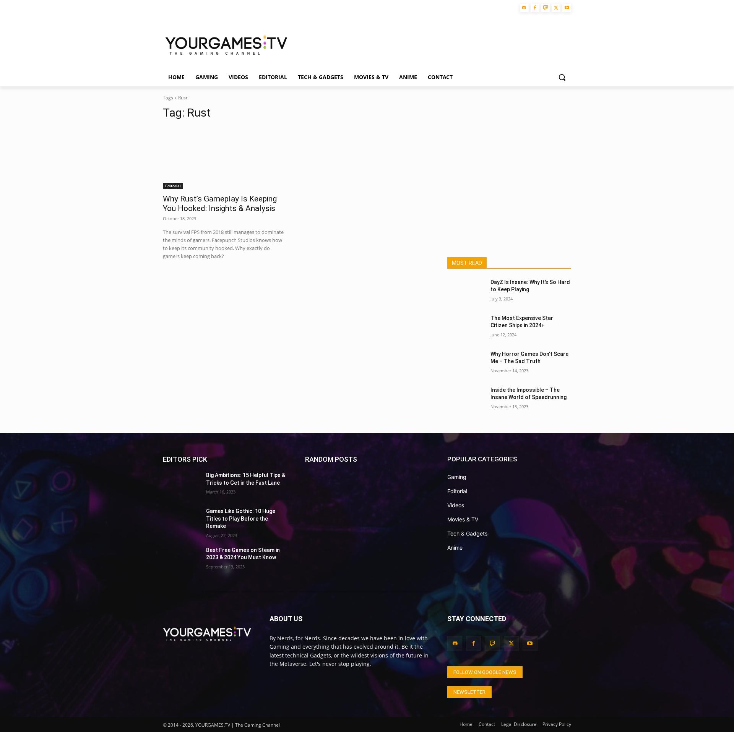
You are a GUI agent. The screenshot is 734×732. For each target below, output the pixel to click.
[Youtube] (566, 8)
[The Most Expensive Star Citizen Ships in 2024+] (465, 328)
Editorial (173, 185)
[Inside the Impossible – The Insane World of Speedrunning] (465, 399)
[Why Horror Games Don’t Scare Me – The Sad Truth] (465, 364)
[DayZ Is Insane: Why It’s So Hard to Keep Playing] (465, 292)
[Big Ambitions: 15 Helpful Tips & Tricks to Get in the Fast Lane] (181, 485)
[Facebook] (535, 8)
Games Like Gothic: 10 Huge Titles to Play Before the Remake (240, 518)
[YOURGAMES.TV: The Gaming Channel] (207, 633)
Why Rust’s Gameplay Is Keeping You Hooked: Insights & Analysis (220, 203)
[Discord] (524, 8)
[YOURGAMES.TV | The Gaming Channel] (226, 44)
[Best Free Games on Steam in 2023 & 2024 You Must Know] (181, 560)
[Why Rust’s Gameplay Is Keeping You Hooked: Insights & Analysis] (225, 158)
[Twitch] (545, 8)
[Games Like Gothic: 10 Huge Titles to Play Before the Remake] (181, 521)
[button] (562, 77)
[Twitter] (556, 8)
